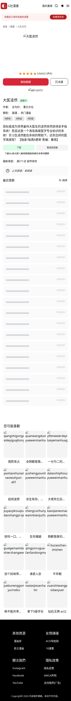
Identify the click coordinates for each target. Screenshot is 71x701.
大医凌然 (21, 26)
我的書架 (47, 6)
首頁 (5, 26)
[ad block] (35, 90)
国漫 (12, 26)
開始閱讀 (26, 82)
